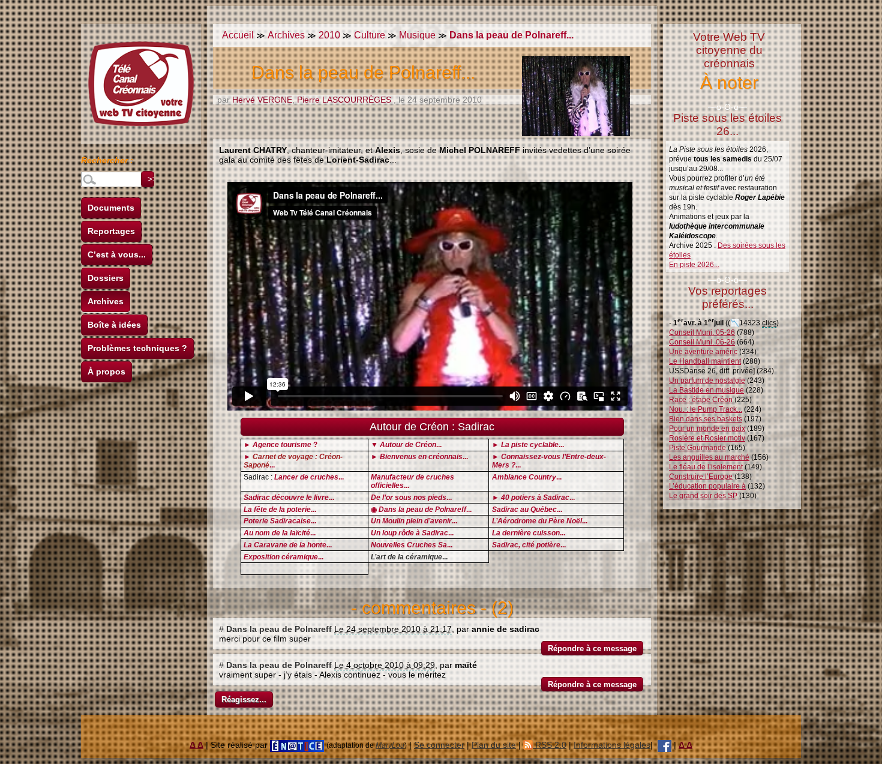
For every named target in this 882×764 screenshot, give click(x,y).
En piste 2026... (694, 264)
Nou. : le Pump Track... (705, 409)
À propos (106, 371)
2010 (329, 35)
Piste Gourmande (697, 448)
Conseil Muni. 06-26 (702, 342)
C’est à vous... (117, 254)
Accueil (238, 35)
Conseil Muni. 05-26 (702, 332)
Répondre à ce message (592, 648)
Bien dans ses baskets (705, 419)
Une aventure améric (703, 351)
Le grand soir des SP (703, 496)
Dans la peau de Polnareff (279, 629)
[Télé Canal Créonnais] (664, 745)
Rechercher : (107, 162)
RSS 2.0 (549, 745)
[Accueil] (141, 84)
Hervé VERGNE (262, 99)
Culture (369, 35)
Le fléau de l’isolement (706, 467)
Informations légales (612, 745)
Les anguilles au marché (709, 457)
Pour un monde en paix (707, 428)
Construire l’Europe (701, 476)
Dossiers (106, 278)
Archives (106, 301)
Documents (111, 207)
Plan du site (494, 745)
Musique (417, 35)
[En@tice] (297, 745)
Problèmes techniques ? (137, 348)
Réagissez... (243, 699)
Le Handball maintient (705, 361)
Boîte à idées (114, 324)
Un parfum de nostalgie (707, 380)
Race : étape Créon (701, 400)
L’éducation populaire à (707, 486)
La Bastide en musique (706, 390)
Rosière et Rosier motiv (707, 438)
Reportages (111, 231)
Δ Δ (196, 745)
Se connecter (439, 745)
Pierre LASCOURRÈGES (344, 99)
